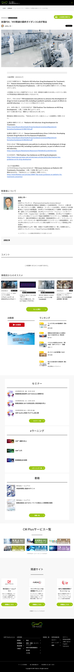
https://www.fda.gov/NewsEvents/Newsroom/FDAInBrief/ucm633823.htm (31, 151)
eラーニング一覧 (37, 468)
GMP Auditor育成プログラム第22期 (27, 413)
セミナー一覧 (37, 421)
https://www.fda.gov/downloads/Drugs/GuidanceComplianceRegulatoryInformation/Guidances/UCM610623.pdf (31, 139)
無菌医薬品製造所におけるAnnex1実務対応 (29, 394)
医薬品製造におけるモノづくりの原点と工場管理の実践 (34, 503)
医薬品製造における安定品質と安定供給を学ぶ (30, 403)
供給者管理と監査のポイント (25, 488)
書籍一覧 (37, 515)
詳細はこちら (9, 604)
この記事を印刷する (64, 17)
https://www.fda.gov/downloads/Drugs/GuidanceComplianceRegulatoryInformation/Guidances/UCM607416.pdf (31, 128)
